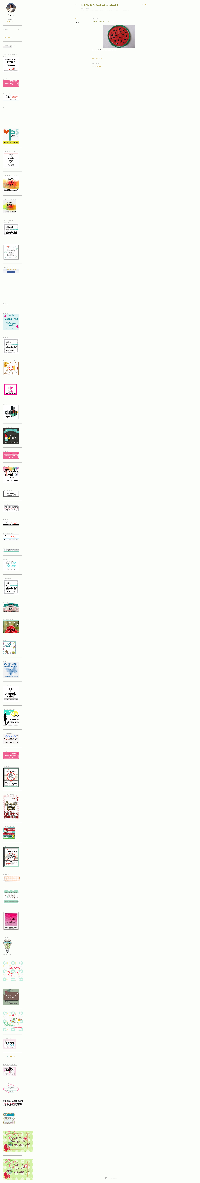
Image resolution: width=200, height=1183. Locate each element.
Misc (76, 25)
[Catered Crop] (11, 1056)
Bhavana (11, 15)
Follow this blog (11, 271)
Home (82, 11)
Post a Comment (96, 66)
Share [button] (76, 18)
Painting (77, 27)
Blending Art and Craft (99, 4)
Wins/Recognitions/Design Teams (103, 11)
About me (88, 11)
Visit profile (11, 21)
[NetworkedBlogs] (11, 269)
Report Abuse (7, 37)
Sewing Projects (121, 11)
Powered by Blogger (112, 1178)
